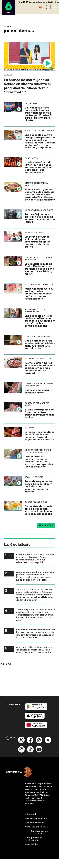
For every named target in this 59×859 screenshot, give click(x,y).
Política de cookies (34, 822)
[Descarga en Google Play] (36, 709)
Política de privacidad (36, 818)
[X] (21, 742)
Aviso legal (30, 814)
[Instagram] (21, 752)
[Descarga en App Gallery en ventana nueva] (36, 727)
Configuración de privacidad (39, 832)
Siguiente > (46, 525)
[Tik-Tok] (30, 752)
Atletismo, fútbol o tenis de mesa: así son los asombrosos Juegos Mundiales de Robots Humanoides (34, 650)
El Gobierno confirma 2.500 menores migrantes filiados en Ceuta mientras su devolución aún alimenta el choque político (35, 558)
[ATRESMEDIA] (29, 772)
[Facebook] (30, 742)
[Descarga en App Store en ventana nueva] (35, 718)
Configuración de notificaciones (33, 838)
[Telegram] (47, 742)
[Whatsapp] (39, 742)
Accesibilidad (31, 844)
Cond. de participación (36, 827)
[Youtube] (39, 752)
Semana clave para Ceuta (41, 2)
